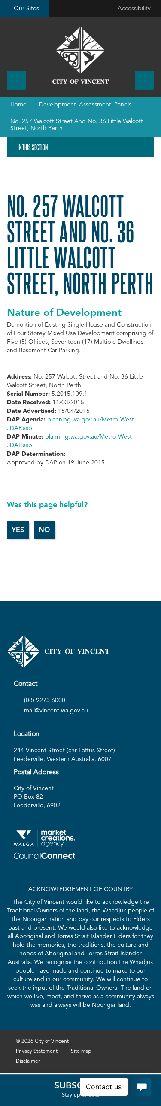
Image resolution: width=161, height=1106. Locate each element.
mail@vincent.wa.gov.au (56, 711)
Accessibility (134, 9)
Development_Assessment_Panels (85, 105)
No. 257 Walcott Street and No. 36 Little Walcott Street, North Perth (76, 124)
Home (18, 105)
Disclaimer (28, 1061)
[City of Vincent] (80, 55)
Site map (81, 1051)
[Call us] (16, 80)
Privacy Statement (37, 1051)
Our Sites (26, 9)
